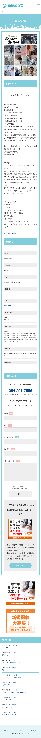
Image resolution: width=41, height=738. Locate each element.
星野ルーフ (5, 655)
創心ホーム (5, 647)
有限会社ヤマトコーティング (10, 707)
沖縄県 (14, 667)
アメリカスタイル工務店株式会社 (12, 677)
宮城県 (14, 705)
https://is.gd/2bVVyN (10, 233)
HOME (4, 12)
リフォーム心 (6, 670)
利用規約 (26, 730)
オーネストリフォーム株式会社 (11, 662)
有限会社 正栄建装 (7, 700)
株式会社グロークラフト (9, 715)
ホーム (6, 730)
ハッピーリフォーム (8, 685)
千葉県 (14, 660)
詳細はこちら (20, 565)
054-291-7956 (20, 390)
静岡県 (11, 12)
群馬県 (14, 652)
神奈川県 (14, 645)
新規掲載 (34, 730)
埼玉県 (14, 682)
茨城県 (14, 712)
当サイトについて (16, 730)
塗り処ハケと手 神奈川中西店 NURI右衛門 (14, 692)
